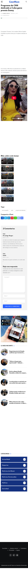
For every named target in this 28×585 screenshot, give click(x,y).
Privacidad (11, 550)
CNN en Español (5, 210)
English (18, 550)
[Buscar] (26, 1)
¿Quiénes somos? (14, 548)
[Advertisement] (14, 52)
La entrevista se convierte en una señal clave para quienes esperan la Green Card (18, 383)
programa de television (20, 210)
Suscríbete (4, 548)
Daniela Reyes (6, 13)
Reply (4, 233)
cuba (12, 210)
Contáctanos (24, 548)
